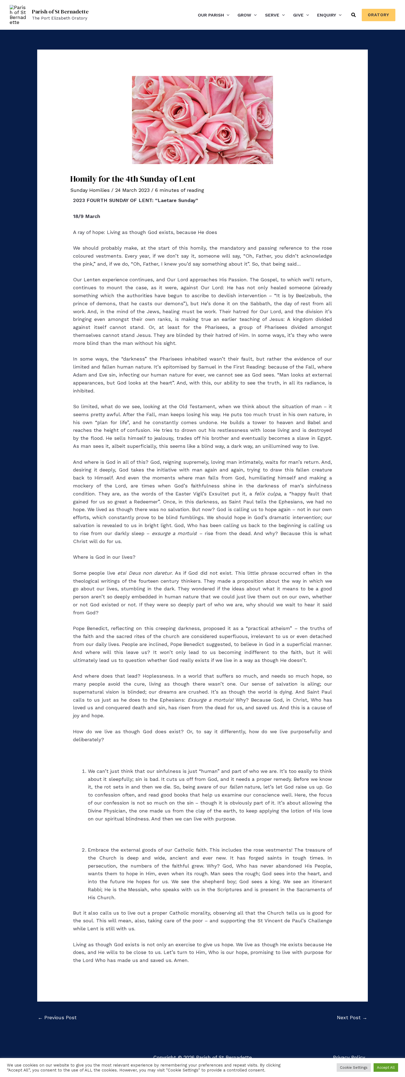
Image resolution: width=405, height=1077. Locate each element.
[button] (226, 15)
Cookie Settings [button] (354, 1067)
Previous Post (57, 1017)
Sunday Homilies (90, 190)
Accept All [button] (386, 1067)
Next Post (352, 1017)
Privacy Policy (349, 1057)
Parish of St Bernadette (60, 11)
